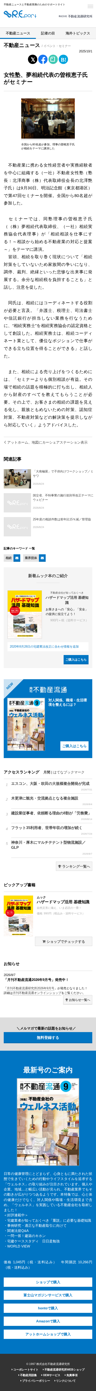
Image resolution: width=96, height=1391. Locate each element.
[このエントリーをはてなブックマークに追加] (63, 58)
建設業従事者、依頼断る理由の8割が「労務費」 (51, 815)
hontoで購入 (48, 1308)
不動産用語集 (28, 1375)
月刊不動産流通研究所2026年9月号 (30, 988)
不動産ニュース (18, 33)
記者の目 (48, 33)
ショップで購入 (48, 1282)
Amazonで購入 (48, 1321)
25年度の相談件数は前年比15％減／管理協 (62, 519)
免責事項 (72, 1375)
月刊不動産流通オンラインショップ (37, 993)
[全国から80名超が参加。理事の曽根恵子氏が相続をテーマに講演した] (48, 137)
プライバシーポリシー (35, 1380)
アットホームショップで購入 (48, 1334)
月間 (46, 772)
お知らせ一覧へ (79, 1000)
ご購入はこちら (76, 659)
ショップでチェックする (65, 941)
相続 (9, 558)
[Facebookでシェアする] (43, 60)
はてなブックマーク (69, 772)
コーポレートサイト (25, 1369)
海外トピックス (78, 33)
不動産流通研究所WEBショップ (64, 1369)
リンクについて (65, 1380)
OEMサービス (51, 1375)
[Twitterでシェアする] (33, 58)
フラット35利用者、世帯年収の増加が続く (51, 830)
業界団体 (31, 558)
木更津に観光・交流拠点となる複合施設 (51, 801)
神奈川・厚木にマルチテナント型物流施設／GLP (51, 847)
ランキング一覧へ (75, 866)
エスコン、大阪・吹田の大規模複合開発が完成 (51, 786)
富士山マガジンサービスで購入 (48, 1295)
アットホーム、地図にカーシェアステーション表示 (47, 442)
